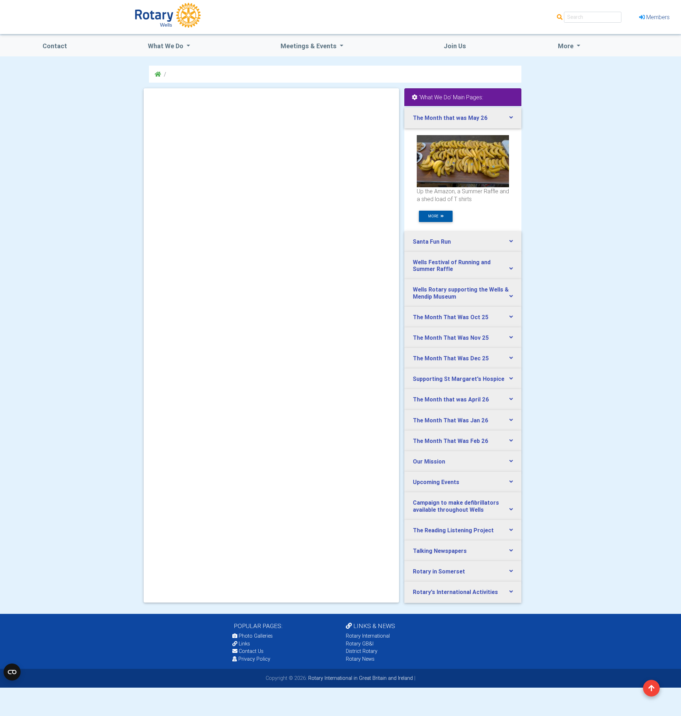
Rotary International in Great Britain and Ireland (360, 678)
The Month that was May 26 (450, 117)
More (566, 46)
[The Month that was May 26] (463, 160)
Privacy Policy (254, 659)
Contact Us (250, 651)
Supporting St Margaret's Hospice (458, 378)
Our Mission (429, 461)
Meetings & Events (309, 46)
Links (244, 643)
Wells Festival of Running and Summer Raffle (452, 265)
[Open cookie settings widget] (12, 672)
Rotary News (360, 659)
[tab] (462, 117)
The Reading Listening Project (453, 530)
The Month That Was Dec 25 (451, 358)
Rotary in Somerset (439, 571)
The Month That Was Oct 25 (450, 317)
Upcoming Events (436, 481)
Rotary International (368, 636)
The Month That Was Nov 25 (451, 337)
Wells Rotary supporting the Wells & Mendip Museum (461, 293)
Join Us (455, 46)
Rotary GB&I (359, 643)
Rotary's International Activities (455, 591)
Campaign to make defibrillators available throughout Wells (456, 506)
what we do (166, 46)
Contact (55, 46)
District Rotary (361, 651)
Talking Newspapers (440, 550)
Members (658, 17)
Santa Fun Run (432, 241)
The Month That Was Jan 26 (450, 420)
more (434, 216)
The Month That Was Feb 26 (450, 440)
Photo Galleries (255, 636)
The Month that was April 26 (451, 399)
